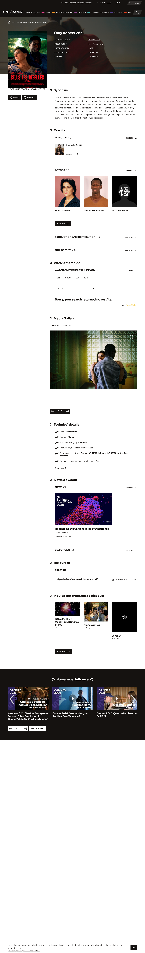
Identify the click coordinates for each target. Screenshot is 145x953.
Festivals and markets (64, 12)
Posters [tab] (67, 326)
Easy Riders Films (95, 44)
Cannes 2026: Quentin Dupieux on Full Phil (117, 715)
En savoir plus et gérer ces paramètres (24, 951)
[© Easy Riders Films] (93, 359)
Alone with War (92, 625)
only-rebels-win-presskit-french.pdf (76, 579)
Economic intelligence (100, 12)
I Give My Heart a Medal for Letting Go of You (67, 622)
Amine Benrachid (94, 210)
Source (121, 305)
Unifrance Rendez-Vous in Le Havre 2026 (76, 3)
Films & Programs (33, 12)
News (48, 12)
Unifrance (118, 12)
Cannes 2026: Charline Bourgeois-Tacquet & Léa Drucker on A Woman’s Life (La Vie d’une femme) (28, 716)
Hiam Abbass (62, 210)
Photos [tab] (55, 326)
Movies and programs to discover (26, 89)
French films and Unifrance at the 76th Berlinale (82, 528)
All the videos (38, 729)
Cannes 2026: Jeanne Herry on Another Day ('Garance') (69, 715)
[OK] (133, 948)
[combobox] (75, 288)
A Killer (116, 636)
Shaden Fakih (120, 210)
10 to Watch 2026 (104, 3)
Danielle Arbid (94, 40)
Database (82, 12)
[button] (132, 337)
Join (129, 12)
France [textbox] (60, 288)
